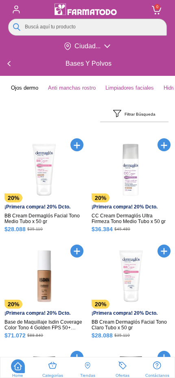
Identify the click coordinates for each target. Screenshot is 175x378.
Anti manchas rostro (72, 88)
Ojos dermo (24, 88)
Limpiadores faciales (129, 88)
